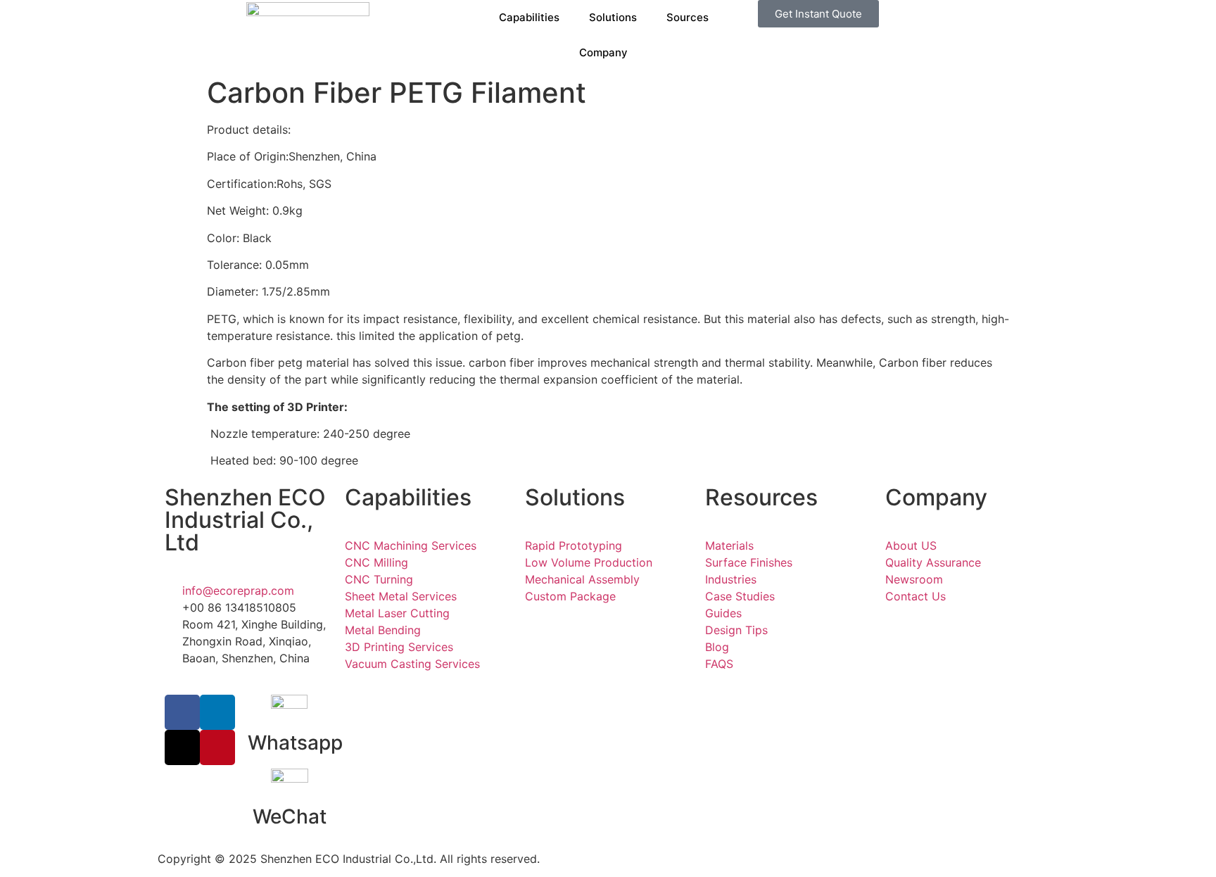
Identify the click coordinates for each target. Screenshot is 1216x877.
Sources (687, 17)
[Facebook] (182, 712)
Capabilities (529, 17)
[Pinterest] (217, 747)
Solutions (613, 17)
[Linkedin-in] (217, 712)
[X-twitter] (182, 747)
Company (603, 52)
